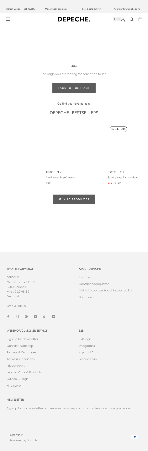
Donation (85, 297)
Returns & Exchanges (22, 352)
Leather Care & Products (24, 372)
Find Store (14, 386)
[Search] (132, 19)
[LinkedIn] (53, 316)
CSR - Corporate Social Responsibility (105, 290)
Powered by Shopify (24, 440)
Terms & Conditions (21, 359)
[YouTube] (35, 316)
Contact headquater (94, 284)
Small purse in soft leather (60, 177)
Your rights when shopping (127, 9)
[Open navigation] (8, 19)
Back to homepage (74, 88)
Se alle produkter (74, 199)
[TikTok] (44, 316)
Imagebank (87, 346)
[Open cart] (140, 19)
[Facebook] (8, 316)
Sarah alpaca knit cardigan (123, 177)
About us (85, 277)
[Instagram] (17, 316)
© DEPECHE (16, 435)
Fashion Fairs (88, 359)
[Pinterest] (26, 316)
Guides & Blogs (17, 379)
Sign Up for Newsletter (22, 339)
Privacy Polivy (16, 366)
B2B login (85, 339)
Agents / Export (90, 352)
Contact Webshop (20, 346)
